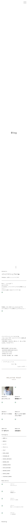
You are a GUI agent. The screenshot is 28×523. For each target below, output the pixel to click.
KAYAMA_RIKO (6, 461)
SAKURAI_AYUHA (6, 470)
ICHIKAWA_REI (6, 456)
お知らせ (4, 441)
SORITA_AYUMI (6, 473)
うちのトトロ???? (21, 366)
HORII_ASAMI (6, 453)
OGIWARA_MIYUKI (7, 464)
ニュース (14, 277)
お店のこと (9, 277)
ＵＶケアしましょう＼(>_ (8, 361)
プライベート (5, 447)
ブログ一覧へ (14, 364)
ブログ (17, 277)
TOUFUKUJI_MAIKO (7, 476)
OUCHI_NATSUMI (7, 467)
